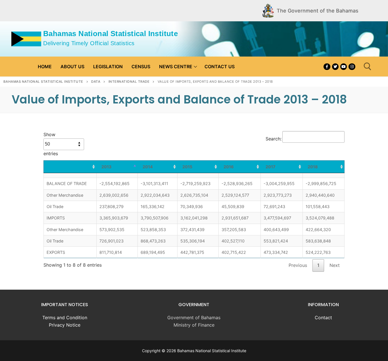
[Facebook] (327, 66)
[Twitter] (335, 66)
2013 (106, 166)
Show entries (50, 144)
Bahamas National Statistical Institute (110, 33)
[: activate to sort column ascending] (70, 167)
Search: (273, 139)
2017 (271, 166)
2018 (313, 166)
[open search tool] (367, 66)
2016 (229, 166)
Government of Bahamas (193, 317)
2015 (187, 166)
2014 (148, 166)
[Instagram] (352, 66)
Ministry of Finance (194, 325)
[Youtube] (343, 66)
